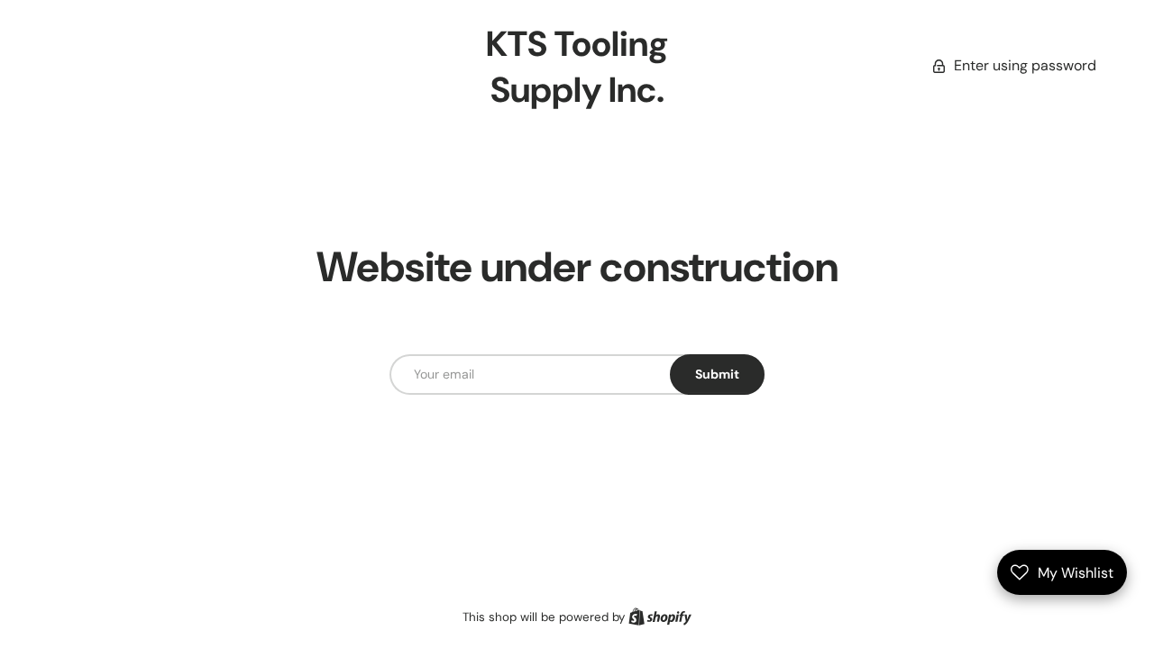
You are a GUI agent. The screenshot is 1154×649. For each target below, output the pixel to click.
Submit (717, 374)
